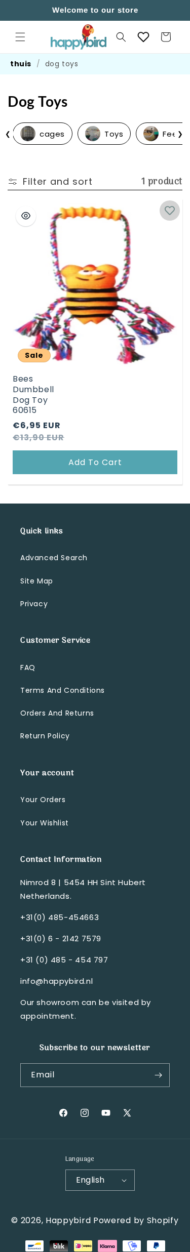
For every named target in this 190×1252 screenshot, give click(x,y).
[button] (20, 37)
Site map (36, 581)
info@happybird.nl (56, 981)
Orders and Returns (57, 713)
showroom (57, 1002)
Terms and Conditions (62, 690)
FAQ (27, 667)
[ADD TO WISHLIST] (170, 210)
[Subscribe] (158, 1075)
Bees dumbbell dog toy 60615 (33, 395)
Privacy (34, 604)
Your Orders (43, 800)
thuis (20, 64)
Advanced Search (54, 558)
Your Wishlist (44, 823)
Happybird (68, 1220)
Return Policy (45, 736)
